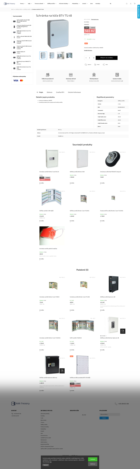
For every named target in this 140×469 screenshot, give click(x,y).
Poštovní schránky (45, 427)
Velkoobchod (43, 440)
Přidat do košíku (106, 58)
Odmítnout (92, 464)
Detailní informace (88, 50)
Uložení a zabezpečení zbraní (47, 446)
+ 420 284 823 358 (123, 404)
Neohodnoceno (95, 19)
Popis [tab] (41, 92)
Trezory (42, 422)
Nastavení (46, 465)
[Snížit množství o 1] (86, 58)
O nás (42, 418)
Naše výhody (43, 420)
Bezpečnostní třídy (45, 444)
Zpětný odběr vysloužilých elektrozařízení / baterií (52, 448)
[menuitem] (22, 3)
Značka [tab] (60, 92)
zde (51, 462)
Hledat (104, 418)
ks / (84, 415)
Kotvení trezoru (44, 435)
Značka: (86, 24)
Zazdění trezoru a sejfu (46, 438)
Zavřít (124, 69)
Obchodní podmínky (45, 413)
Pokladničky (43, 429)
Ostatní (42, 431)
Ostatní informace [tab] (74, 92)
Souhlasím (92, 459)
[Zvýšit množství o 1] (94, 58)
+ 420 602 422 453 (15, 416)
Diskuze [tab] (49, 92)
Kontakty (43, 416)
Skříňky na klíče (121, 101)
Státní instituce (44, 442)
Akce (42, 433)
